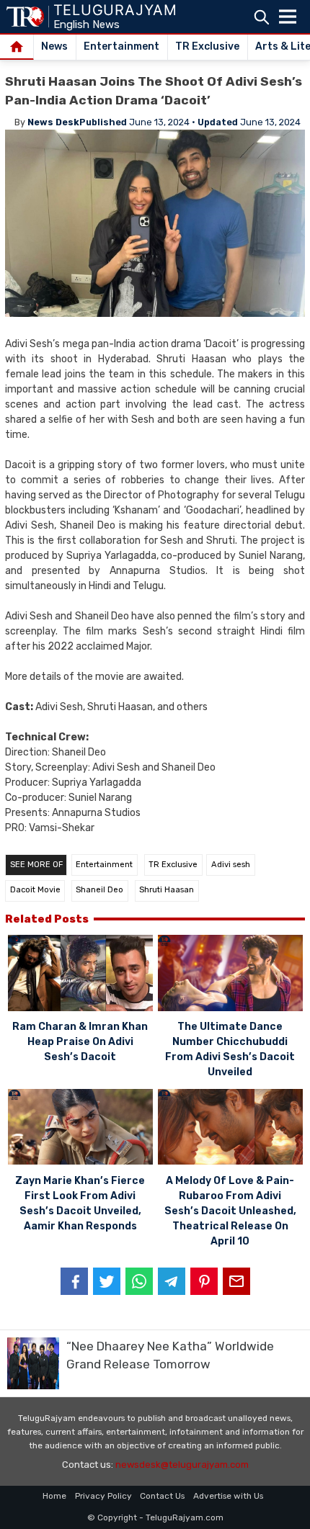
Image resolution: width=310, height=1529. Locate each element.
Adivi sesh (230, 864)
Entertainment (121, 46)
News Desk (53, 122)
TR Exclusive (207, 46)
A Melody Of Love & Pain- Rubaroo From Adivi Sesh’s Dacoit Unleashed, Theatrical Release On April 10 (230, 1211)
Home (54, 1496)
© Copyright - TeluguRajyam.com (155, 1517)
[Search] (261, 16)
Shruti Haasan (166, 889)
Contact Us (162, 1496)
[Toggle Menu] (288, 17)
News (54, 46)
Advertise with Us (228, 1496)
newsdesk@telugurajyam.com (182, 1464)
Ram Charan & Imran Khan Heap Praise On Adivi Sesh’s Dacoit (80, 1042)
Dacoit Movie (35, 889)
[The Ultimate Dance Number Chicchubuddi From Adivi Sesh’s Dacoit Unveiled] (230, 975)
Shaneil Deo (99, 889)
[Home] (17, 47)
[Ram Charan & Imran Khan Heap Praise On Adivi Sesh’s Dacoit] (80, 975)
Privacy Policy (103, 1496)
